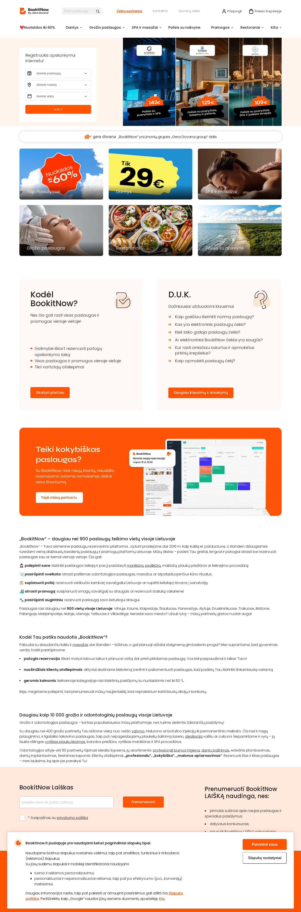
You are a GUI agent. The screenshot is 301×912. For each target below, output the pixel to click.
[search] (98, 11)
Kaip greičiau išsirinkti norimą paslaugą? (214, 316)
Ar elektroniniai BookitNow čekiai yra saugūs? (219, 340)
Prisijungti (234, 11)
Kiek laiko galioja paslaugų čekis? (207, 332)
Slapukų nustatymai (264, 858)
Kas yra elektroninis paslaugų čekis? (210, 324)
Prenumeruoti (143, 801)
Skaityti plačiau (50, 392)
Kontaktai (160, 11)
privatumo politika (72, 817)
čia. (162, 898)
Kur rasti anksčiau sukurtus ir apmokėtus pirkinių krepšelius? (214, 350)
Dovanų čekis (189, 11)
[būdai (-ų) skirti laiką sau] (34, 11)
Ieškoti (58, 109)
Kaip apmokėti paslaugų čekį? (205, 361)
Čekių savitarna (129, 11)
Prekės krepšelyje (268, 11)
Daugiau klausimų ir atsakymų (201, 392)
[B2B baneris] (150, 514)
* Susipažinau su (58, 817)
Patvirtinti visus (265, 844)
